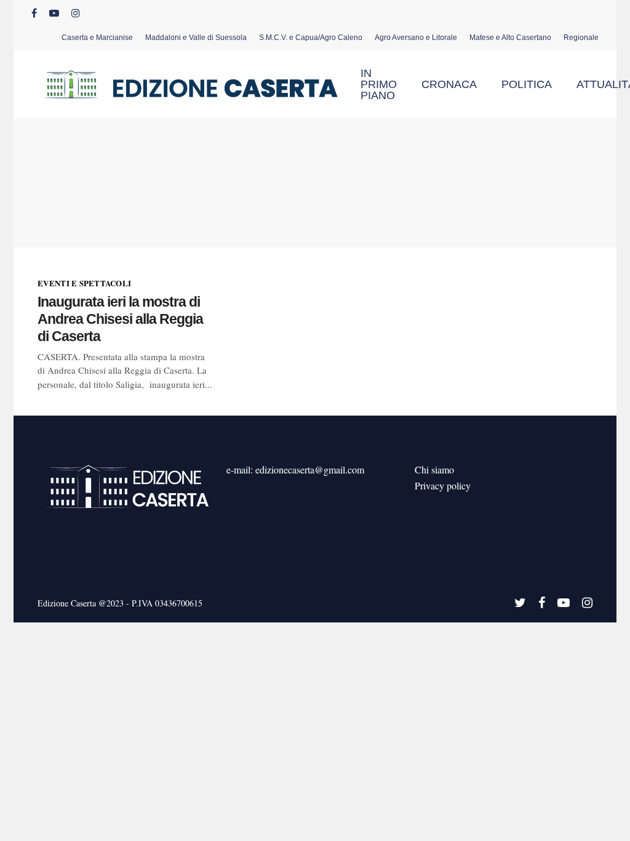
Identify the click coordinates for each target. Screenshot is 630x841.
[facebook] (34, 13)
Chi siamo (434, 469)
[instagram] (75, 13)
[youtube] (54, 13)
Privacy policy (443, 485)
